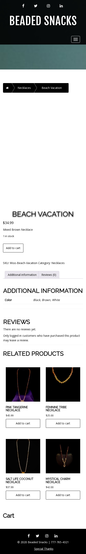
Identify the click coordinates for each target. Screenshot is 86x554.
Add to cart (13, 248)
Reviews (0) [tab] (48, 275)
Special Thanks (43, 549)
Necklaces (24, 88)
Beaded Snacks (43, 21)
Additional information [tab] (22, 275)
